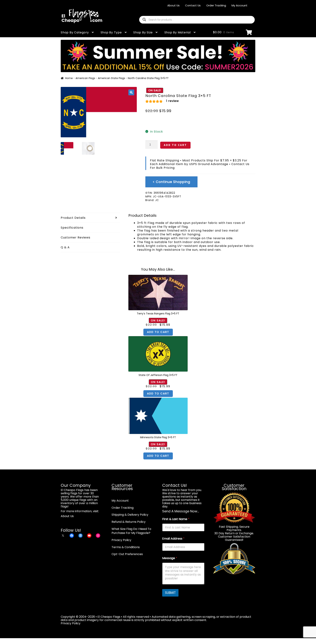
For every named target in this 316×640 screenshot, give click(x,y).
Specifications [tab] (72, 228)
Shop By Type (111, 32)
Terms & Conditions (126, 547)
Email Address (173, 538)
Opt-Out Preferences (127, 554)
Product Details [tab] (73, 218)
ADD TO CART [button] (158, 332)
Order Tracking (216, 5)
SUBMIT (170, 593)
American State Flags (111, 78)
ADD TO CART (175, 145)
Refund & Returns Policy (129, 522)
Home (69, 78)
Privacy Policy (121, 540)
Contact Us (193, 5)
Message (169, 558)
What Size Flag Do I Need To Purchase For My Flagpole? (131, 531)
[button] (131, 92)
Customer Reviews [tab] (75, 237)
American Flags (85, 78)
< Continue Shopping (171, 181)
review (172, 101)
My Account (239, 5)
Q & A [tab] (65, 247)
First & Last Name (175, 519)
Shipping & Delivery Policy (130, 515)
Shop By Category (75, 32)
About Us (173, 5)
